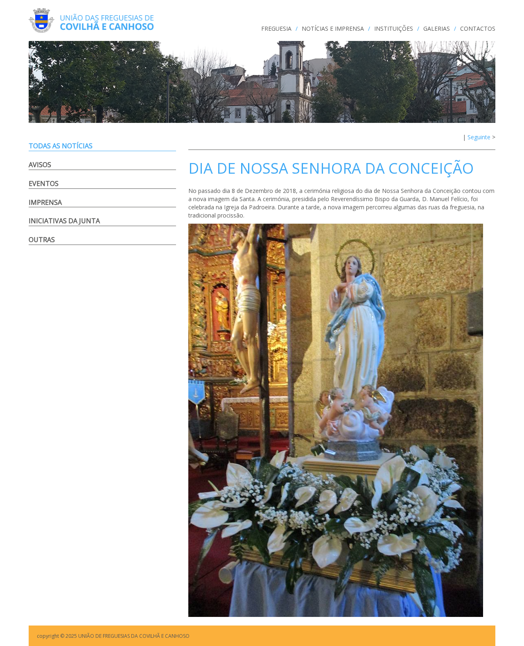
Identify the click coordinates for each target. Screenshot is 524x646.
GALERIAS (436, 28)
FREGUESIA (276, 28)
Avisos (40, 164)
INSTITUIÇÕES (393, 28)
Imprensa (45, 202)
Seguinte (479, 137)
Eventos (44, 183)
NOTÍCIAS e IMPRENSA (333, 28)
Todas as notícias (61, 145)
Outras (42, 239)
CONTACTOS (477, 28)
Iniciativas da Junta (64, 220)
